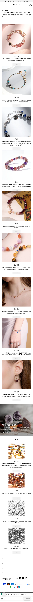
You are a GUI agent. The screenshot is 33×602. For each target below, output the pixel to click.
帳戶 (2, 572)
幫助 (2, 568)
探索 (2, 563)
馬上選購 (16, 64)
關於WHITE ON (5, 558)
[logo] (16, 4)
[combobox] (16, 594)
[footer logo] (6, 579)
